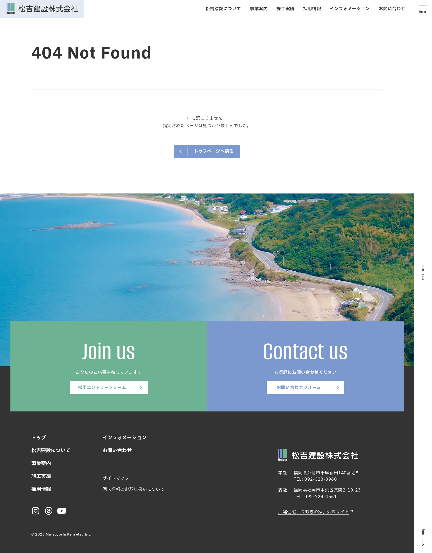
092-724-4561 (320, 497)
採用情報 (312, 9)
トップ (38, 437)
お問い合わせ (392, 9)
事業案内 (259, 9)
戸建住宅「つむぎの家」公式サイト (313, 512)
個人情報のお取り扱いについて (134, 489)
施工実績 (285, 9)
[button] (423, 9)
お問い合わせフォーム (299, 387)
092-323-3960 (320, 479)
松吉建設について (223, 9)
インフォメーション (350, 9)
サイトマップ (116, 478)
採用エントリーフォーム (102, 387)
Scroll (423, 532)
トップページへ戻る (214, 151)
